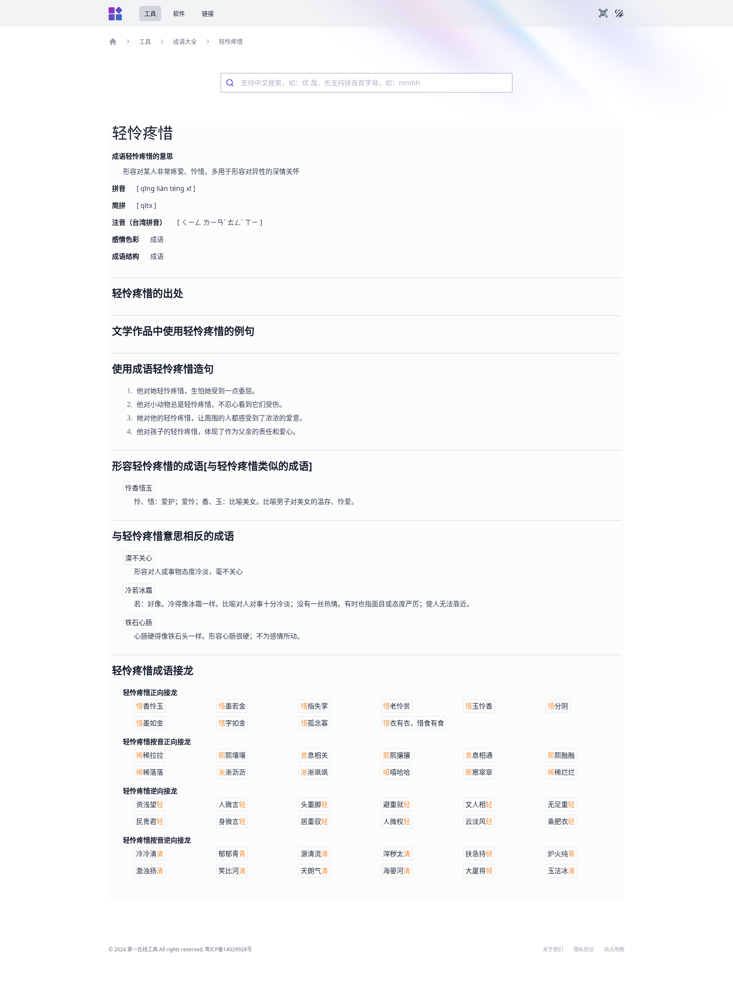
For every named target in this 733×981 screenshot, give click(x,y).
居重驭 (314, 821)
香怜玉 (149, 706)
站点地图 (614, 949)
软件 (179, 13)
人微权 (396, 821)
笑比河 (232, 870)
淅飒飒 (314, 772)
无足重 (561, 804)
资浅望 (149, 804)
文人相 (478, 804)
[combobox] (366, 82)
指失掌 (314, 706)
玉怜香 (478, 706)
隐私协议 (584, 949)
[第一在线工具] (115, 13)
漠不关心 (138, 558)
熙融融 (561, 755)
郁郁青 (232, 853)
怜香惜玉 (138, 488)
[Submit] (231, 82)
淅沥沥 (232, 772)
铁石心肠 (138, 622)
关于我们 (553, 949)
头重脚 (314, 804)
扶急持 (478, 853)
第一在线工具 (142, 949)
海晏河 (396, 870)
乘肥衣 (561, 821)
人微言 (232, 804)
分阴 (558, 706)
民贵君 (149, 821)
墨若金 (232, 706)
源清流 (314, 853)
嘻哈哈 (396, 772)
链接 (208, 13)
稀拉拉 (149, 755)
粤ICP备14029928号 (228, 949)
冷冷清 (149, 853)
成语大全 (185, 41)
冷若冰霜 (138, 590)
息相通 (478, 755)
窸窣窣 (478, 772)
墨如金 (149, 723)
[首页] (113, 41)
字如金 (232, 723)
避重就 (396, 804)
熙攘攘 (396, 755)
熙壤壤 (232, 755)
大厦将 (478, 870)
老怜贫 (396, 706)
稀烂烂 (561, 772)
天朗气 (314, 870)
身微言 (232, 821)
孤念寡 (314, 723)
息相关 (314, 755)
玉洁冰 (561, 870)
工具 (150, 13)
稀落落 (149, 772)
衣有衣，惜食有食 (413, 723)
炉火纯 (561, 853)
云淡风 (478, 821)
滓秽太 (396, 853)
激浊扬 (149, 870)
